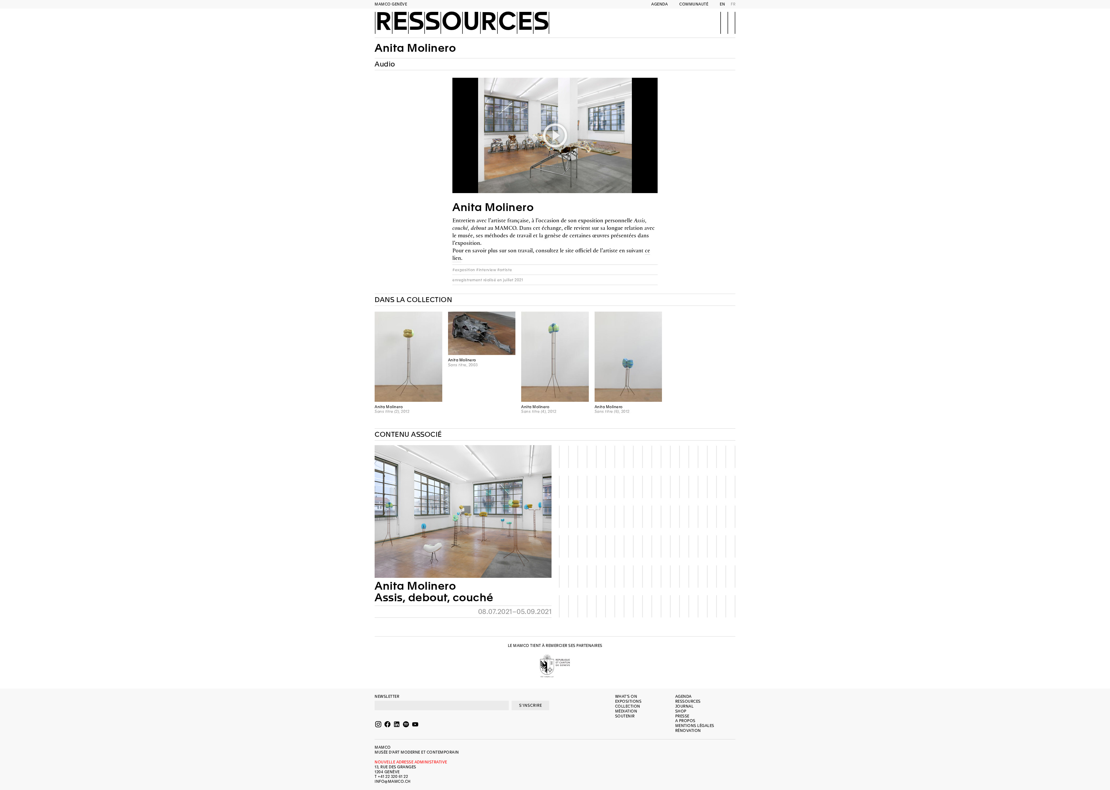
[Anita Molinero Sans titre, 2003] (482, 333)
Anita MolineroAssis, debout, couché (434, 592)
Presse (682, 716)
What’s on (626, 696)
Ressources (462, 22)
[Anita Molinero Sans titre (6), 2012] (628, 357)
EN (722, 4)
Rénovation (688, 730)
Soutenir (625, 716)
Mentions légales (694, 726)
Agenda (659, 4)
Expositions (628, 701)
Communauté (693, 4)
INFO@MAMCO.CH (393, 781)
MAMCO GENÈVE (391, 4)
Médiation (626, 711)
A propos (685, 721)
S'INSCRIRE (530, 705)
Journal (684, 706)
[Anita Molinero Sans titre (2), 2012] (408, 357)
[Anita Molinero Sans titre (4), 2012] (555, 357)
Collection (627, 706)
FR (733, 4)
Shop (681, 711)
